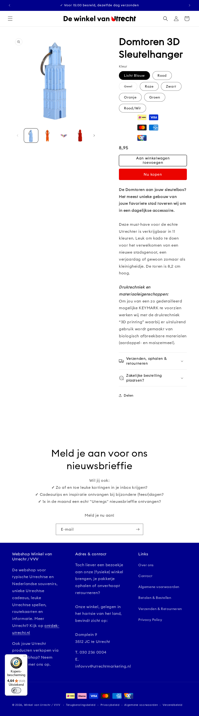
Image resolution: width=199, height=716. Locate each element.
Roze (149, 86)
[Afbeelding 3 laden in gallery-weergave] (64, 135)
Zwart (171, 86)
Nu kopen (153, 174)
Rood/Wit (132, 108)
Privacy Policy (150, 620)
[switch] (16, 690)
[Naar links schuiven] (17, 135)
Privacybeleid (110, 705)
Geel (130, 87)
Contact (145, 576)
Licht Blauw (134, 75)
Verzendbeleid (172, 705)
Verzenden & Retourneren (160, 609)
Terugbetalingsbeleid (81, 705)
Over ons (146, 565)
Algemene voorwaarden (158, 587)
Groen (154, 97)
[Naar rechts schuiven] (94, 135)
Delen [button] (128, 395)
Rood (162, 75)
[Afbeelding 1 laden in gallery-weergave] (31, 135)
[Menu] (24, 657)
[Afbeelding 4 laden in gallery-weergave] (80, 135)
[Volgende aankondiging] (189, 5)
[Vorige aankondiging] (9, 5)
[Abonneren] (137, 529)
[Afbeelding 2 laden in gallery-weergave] (48, 135)
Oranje (130, 97)
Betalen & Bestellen (154, 597)
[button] (10, 18)
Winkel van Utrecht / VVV (42, 705)
